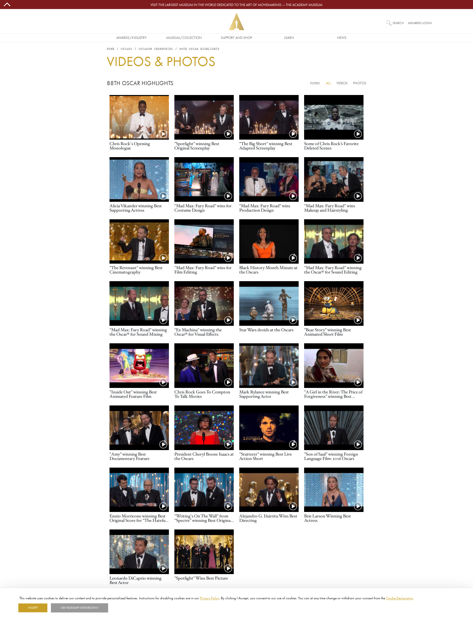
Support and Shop (236, 37)
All (328, 83)
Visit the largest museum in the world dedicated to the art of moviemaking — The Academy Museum (236, 4)
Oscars (126, 49)
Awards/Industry (131, 37)
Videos (342, 83)
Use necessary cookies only (79, 607)
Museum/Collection (184, 37)
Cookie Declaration (399, 598)
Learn (289, 37)
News (342, 37)
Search (398, 23)
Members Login (420, 23)
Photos (359, 83)
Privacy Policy (209, 598)
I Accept (33, 607)
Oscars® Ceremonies (156, 49)
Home (110, 49)
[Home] (236, 21)
